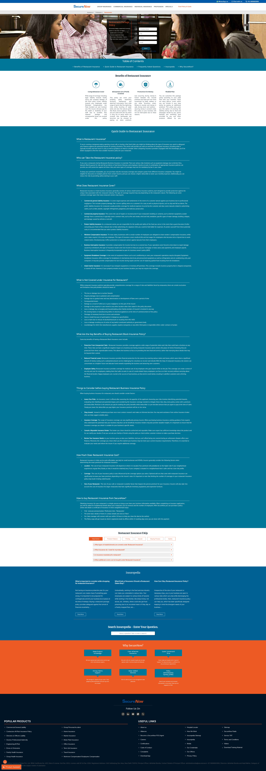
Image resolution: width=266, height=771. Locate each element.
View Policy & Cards (184, 6)
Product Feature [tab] (112, 539)
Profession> (99, 12)
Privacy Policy (153, 51)
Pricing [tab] (128, 539)
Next (145, 48)
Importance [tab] (95, 539)
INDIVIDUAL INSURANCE (143, 6)
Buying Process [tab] (155, 539)
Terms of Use (147, 51)
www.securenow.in (94, 511)
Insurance (90, 12)
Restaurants (108, 12)
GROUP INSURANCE (104, 6)
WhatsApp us (223, 1)
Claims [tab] (170, 539)
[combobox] (148, 33)
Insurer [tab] (140, 539)
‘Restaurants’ (120, 511)
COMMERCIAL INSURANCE (122, 6)
